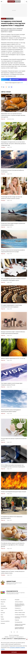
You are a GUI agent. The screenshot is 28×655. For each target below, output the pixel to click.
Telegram (17, 632)
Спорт (2, 610)
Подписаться (15, 79)
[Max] (11, 87)
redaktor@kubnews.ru (20, 638)
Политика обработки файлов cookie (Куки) (19, 628)
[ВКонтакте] (3, 87)
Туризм (2, 619)
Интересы (3, 623)
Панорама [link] (3, 147)
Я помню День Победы (20, 614)
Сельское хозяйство (5, 621)
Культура (3, 18)
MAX (22, 82)
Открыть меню (1, 1)
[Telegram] (9, 87)
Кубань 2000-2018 (19, 610)
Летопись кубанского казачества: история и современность (19, 605)
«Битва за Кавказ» (19, 601)
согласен (14, 652)
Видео (2, 616)
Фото (2, 614)
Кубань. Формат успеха (20, 612)
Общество (3, 601)
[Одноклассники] (6, 87)
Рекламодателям (18, 622)
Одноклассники (14, 632)
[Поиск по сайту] (26, 1)
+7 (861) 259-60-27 (7, 638)
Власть (2, 603)
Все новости (3, 599)
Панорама (17, 599)
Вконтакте (11, 632)
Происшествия (4, 608)
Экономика (3, 606)
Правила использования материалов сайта (20, 625)
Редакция (17, 620)
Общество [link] (3, 119)
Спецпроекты (18, 608)
